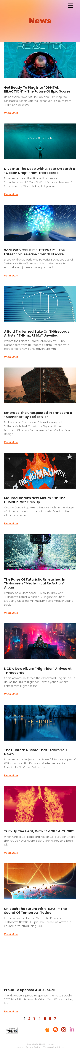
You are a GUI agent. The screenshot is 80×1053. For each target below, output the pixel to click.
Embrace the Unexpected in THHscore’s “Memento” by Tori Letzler (38, 414)
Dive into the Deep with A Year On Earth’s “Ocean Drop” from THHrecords (39, 170)
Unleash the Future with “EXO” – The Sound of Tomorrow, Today (35, 910)
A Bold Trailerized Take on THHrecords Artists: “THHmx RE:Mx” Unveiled (36, 333)
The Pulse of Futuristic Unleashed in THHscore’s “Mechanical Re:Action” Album (34, 583)
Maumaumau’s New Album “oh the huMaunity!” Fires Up (34, 500)
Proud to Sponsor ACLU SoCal (29, 990)
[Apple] (47, 1029)
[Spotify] (55, 1029)
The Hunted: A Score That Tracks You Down (35, 752)
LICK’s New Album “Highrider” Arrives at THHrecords (38, 670)
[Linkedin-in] (71, 1029)
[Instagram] (63, 1029)
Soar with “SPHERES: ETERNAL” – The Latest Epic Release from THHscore (34, 252)
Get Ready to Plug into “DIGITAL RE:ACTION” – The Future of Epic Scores (37, 89)
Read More (11, 113)
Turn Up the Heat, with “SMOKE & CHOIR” (39, 831)
